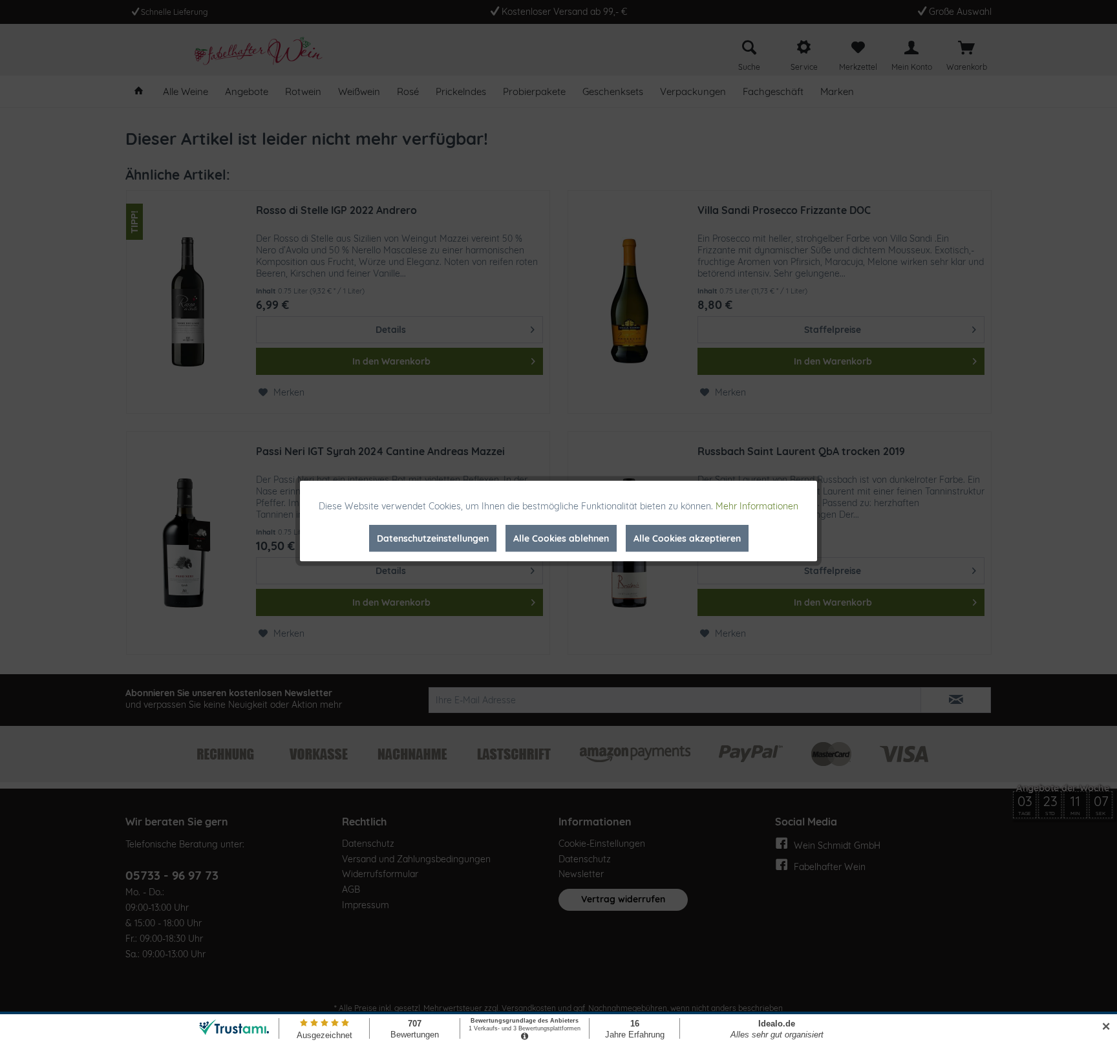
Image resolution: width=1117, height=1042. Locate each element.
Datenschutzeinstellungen (433, 538)
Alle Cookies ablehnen (561, 538)
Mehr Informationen (757, 506)
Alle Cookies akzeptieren (687, 538)
